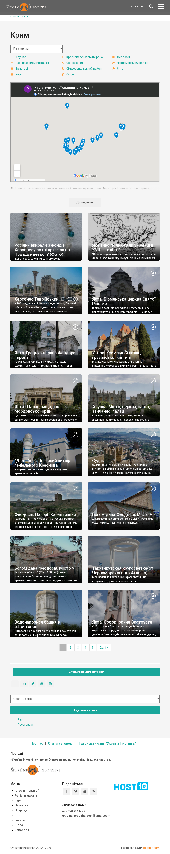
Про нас (36, 743)
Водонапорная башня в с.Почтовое (37, 624)
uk (130, 6)
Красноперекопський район (85, 57)
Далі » (104, 647)
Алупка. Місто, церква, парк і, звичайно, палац (121, 409)
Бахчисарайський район (32, 62)
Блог (18, 815)
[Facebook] (66, 791)
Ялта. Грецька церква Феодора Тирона (45, 355)
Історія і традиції (27, 790)
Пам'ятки (21, 805)
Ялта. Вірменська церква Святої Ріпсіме (123, 301)
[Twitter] (75, 791)
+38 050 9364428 (73, 811)
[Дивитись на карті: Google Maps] (153, 273)
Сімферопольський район (84, 68)
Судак (70, 74)
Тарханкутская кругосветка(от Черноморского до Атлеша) (122, 570)
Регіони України (26, 795)
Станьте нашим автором (86, 671)
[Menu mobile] (161, 7)
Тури (18, 800)
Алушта (21, 57)
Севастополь (75, 62)
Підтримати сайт (85, 710)
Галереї (20, 820)
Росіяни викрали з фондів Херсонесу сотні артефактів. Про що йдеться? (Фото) (43, 250)
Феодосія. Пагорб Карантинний (45, 514)
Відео (19, 825)
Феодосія (123, 57)
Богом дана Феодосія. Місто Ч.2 (124, 514)
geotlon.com (151, 847)
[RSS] (93, 791)
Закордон (22, 830)
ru (136, 6)
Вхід (20, 719)
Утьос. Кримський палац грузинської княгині (116, 355)
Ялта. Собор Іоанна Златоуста (122, 622)
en (142, 6)
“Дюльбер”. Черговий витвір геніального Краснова (42, 463)
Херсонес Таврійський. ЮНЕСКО (46, 299)
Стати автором (60, 743)
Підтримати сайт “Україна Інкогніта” (106, 743)
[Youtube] (84, 791)
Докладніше (85, 202)
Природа (21, 810)
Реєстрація (25, 724)
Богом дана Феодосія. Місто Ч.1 (46, 568)
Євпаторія (22, 68)
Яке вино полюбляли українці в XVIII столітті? (122, 247)
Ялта (120, 68)
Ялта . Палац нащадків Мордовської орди (37, 409)
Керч (19, 74)
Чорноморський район (132, 62)
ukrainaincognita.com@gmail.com (86, 815)
